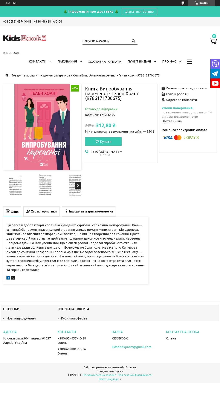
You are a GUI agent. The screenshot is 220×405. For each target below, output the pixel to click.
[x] (13, 278)
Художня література (55, 75)
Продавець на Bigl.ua (110, 371)
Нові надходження (21, 318)
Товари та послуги (24, 75)
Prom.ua (131, 367)
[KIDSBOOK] (24, 37)
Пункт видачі (139, 61)
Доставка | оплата (104, 61)
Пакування (67, 61)
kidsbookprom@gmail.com (131, 347)
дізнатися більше (139, 11)
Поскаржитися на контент (99, 375)
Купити (106, 142)
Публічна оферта (74, 318)
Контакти (37, 61)
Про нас (169, 61)
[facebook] (8, 278)
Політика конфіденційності (135, 375)
